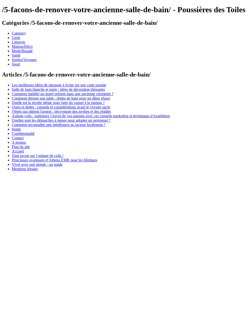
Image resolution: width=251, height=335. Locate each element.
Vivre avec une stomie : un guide (37, 164)
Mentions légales (25, 169)
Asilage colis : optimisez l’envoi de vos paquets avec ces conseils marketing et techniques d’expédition (91, 116)
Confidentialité (23, 133)
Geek (16, 38)
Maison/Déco (22, 46)
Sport (16, 64)
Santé (16, 55)
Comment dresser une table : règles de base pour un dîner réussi (61, 98)
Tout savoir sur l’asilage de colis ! (37, 156)
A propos (19, 142)
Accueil (18, 151)
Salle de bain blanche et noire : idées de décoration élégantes (58, 89)
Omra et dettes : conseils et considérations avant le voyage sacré (61, 107)
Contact (18, 138)
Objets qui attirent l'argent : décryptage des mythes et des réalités (61, 111)
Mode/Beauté (22, 51)
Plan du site (21, 147)
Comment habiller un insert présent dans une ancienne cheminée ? (62, 94)
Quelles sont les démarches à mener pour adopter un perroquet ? (61, 120)
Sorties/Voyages (24, 60)
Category (19, 33)
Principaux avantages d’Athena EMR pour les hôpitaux (54, 160)
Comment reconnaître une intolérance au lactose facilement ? (58, 125)
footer (16, 129)
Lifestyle (18, 42)
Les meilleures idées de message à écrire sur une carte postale (59, 85)
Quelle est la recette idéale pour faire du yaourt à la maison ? (58, 103)
